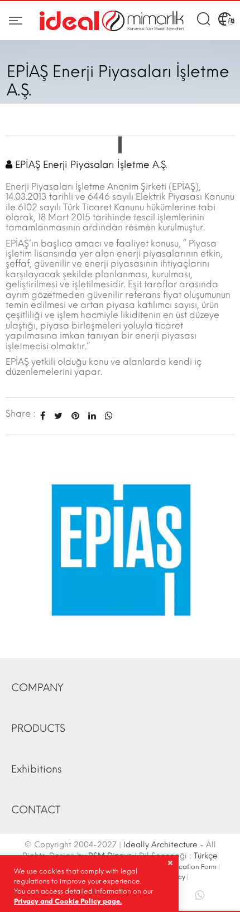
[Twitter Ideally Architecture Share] (58, 416)
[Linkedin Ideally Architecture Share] (92, 416)
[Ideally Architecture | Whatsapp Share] (106, 416)
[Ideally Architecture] (112, 20)
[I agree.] (170, 863)
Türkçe (206, 856)
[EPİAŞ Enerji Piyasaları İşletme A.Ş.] (120, 546)
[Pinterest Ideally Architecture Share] (75, 416)
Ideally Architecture (160, 845)
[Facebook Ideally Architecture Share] (43, 416)
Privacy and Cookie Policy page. (68, 901)
